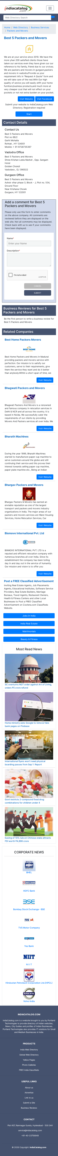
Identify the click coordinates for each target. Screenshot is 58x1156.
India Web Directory (29, 1049)
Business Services (40, 27)
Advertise (29, 1092)
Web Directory (20, 27)
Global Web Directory (29, 1055)
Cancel (37, 286)
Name (10, 238)
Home (7, 27)
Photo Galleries (29, 1065)
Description (13, 250)
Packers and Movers (17, 30)
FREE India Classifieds (29, 1070)
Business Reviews (29, 1108)
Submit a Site (29, 1103)
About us (29, 1087)
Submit (37, 293)
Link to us (29, 1098)
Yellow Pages (29, 1060)
